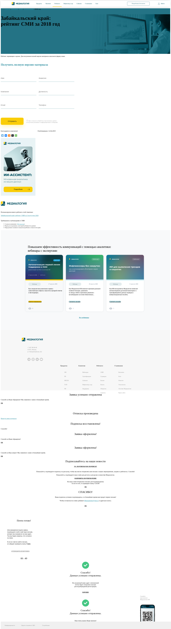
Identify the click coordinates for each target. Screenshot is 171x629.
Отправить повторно (20, 551)
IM (65, 388)
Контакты (121, 372)
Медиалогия (20, 224)
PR (65, 376)
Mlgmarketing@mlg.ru (91, 501)
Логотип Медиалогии (124, 388)
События (78, 3)
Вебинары (85, 372)
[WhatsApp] (16, 135)
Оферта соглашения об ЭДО (28, 625)
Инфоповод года (68, 3)
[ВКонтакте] (6, 135)
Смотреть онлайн (74, 301)
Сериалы (102, 393)
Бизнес (102, 380)
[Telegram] (2, 135)
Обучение (48, 3)
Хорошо (85, 592)
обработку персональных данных (47, 121)
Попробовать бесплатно (138, 3)
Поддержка (85, 388)
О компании (88, 3)
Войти (162, 3)
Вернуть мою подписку (9, 418)
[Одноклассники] (9, 135)
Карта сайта (121, 393)
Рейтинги (57, 3)
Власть (102, 384)
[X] (12, 135)
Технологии (121, 384)
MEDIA (66, 380)
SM (65, 372)
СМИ (102, 372)
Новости (120, 380)
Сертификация (86, 376)
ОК (2, 403)
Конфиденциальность (10, 625)
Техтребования (45, 625)
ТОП (65, 384)
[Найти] (120, 3)
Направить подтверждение (85, 478)
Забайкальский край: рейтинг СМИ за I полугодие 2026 (19, 215)
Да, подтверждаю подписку (85, 466)
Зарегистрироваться (35, 301)
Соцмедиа (103, 376)
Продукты (39, 3)
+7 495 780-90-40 (32, 347)
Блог (97, 3)
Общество (103, 388)
